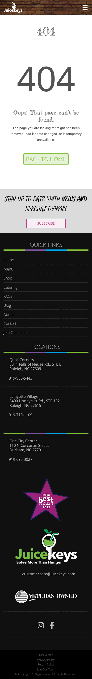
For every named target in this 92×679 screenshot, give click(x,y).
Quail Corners (21, 359)
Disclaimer (46, 655)
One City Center (23, 441)
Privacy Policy (46, 660)
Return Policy (46, 664)
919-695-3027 (20, 459)
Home (9, 259)
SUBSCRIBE (46, 223)
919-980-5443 (20, 378)
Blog (7, 305)
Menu (8, 269)
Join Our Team (15, 332)
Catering (10, 287)
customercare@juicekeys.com (48, 574)
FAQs (8, 296)
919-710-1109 (20, 414)
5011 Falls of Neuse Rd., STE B (35, 364)
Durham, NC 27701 (26, 450)
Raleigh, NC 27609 (25, 368)
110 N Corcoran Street (29, 445)
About (9, 314)
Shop (8, 278)
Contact (10, 323)
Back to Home (46, 159)
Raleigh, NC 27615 (25, 405)
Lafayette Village (23, 396)
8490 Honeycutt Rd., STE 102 (34, 401)
